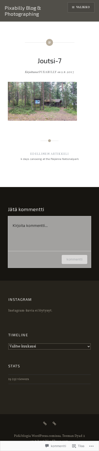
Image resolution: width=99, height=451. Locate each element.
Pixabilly (48, 72)
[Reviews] (45, 423)
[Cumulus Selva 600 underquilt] (54, 423)
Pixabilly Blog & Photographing (23, 11)
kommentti (74, 259)
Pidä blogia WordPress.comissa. (37, 436)
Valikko (83, 7)
